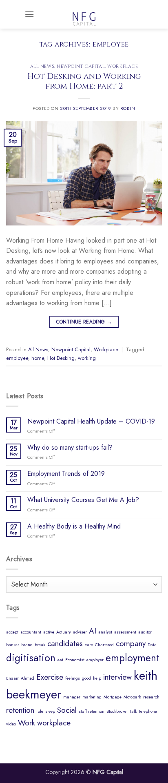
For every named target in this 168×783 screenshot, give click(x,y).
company (131, 643)
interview (117, 677)
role (39, 711)
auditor (145, 632)
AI (92, 630)
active (48, 632)
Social (67, 710)
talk (133, 711)
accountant (30, 632)
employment (132, 658)
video (11, 724)
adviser (80, 632)
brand (27, 645)
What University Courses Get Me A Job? (83, 500)
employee (17, 358)
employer (95, 660)
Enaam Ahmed (20, 678)
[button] (29, 14)
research (151, 697)
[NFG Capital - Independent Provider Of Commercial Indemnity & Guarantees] (84, 14)
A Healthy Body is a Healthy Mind (74, 526)
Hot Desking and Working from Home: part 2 (84, 81)
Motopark (132, 697)
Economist (74, 660)
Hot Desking (61, 358)
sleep (50, 711)
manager (71, 697)
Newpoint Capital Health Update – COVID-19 (91, 421)
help (97, 678)
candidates (65, 643)
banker (12, 645)
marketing (92, 697)
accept (12, 632)
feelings (72, 678)
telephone (148, 711)
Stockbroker (117, 711)
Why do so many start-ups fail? (70, 447)
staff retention (91, 711)
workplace (54, 722)
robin (127, 108)
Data (152, 645)
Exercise (49, 677)
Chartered (104, 645)
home (37, 358)
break (40, 645)
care (89, 645)
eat (60, 660)
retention (20, 710)
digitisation (30, 658)
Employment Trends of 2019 (66, 473)
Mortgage (113, 697)
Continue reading (84, 322)
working (87, 358)
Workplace (122, 66)
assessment (125, 632)
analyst (105, 632)
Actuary (63, 632)
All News (42, 66)
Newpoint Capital (81, 66)
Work (26, 722)
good (86, 678)
